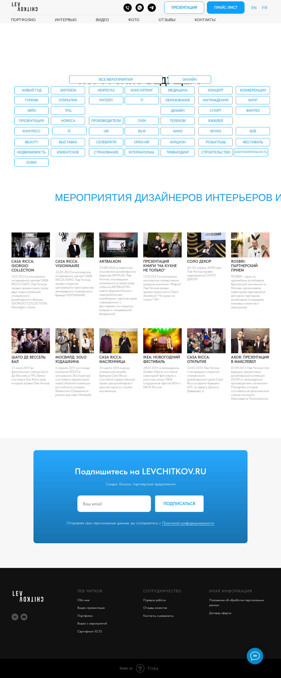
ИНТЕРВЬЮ (66, 20)
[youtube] (24, 616)
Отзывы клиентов (155, 608)
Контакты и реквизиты (158, 616)
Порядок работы (154, 600)
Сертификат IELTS (89, 631)
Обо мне (83, 600)
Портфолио (85, 616)
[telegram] (152, 8)
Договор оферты (220, 613)
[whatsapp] (140, 8)
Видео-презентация (91, 608)
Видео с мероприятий (92, 623)
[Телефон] (127, 8)
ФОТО (133, 20)
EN (254, 7)
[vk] (15, 616)
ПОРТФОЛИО (23, 20)
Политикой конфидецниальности (188, 523)
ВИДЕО (102, 20)
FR (264, 7)
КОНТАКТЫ (205, 20)
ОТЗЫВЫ (167, 20)
